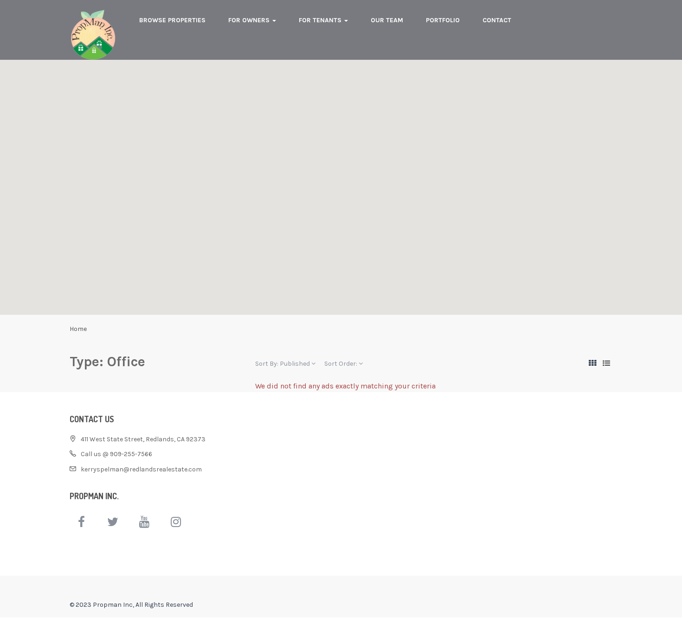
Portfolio (443, 20)
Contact (497, 20)
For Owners (249, 20)
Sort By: (282, 364)
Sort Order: (341, 364)
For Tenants (321, 20)
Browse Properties (172, 20)
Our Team (387, 20)
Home (78, 329)
